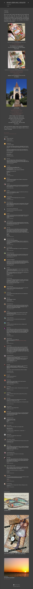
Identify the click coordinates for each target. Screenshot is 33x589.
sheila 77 (8, 445)
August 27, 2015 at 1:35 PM (10, 275)
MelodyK (8, 143)
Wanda (8, 398)
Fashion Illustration (11, 133)
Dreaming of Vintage (10, 259)
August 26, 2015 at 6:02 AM (10, 156)
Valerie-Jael (8, 406)
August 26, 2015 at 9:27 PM (10, 225)
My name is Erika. (9, 317)
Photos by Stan (9, 286)
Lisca (7, 267)
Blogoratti (8, 434)
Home (8, 6)
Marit (7, 158)
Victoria (8, 457)
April (7, 213)
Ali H (7, 190)
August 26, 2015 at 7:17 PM (10, 206)
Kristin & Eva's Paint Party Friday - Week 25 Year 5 (16, 72)
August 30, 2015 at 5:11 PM (10, 463)
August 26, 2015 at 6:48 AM (10, 163)
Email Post (7, 132)
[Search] (28, 2)
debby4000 (8, 338)
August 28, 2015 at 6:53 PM (10, 320)
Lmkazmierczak (9, 221)
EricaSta (8, 386)
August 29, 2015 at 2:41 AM (10, 343)
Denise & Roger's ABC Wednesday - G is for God (16, 110)
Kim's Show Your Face (16, 73)
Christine (8, 292)
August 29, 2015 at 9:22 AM (10, 377)
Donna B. (8, 411)
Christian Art (7, 133)
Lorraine (8, 392)
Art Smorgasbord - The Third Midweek (14, 553)
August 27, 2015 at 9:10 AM (10, 265)
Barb (7, 178)
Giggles (8, 327)
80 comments (8, 579)
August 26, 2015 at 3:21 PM (10, 199)
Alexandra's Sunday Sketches (16, 74)
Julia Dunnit (8, 196)
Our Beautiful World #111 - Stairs (16, 109)
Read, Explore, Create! (16, 3)
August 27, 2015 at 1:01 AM (10, 244)
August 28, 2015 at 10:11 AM (10, 301)
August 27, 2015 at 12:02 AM (10, 236)
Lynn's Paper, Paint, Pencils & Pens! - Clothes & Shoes (16, 70)
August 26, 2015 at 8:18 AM (10, 181)
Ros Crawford (9, 247)
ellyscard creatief (9, 138)
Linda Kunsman (9, 303)
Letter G (15, 133)
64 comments (8, 555)
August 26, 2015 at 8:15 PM (10, 211)
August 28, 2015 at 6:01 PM (10, 315)
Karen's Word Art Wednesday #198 (16, 43)
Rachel (8, 475)
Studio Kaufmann (9, 355)
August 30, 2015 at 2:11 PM (10, 442)
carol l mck (8, 425)
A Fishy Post (7, 510)
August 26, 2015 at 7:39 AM (10, 175)
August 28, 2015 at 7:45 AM (10, 289)
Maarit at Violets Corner (10, 465)
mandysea (8, 345)
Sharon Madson (9, 202)
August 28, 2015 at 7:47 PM (10, 325)
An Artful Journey (9, 577)
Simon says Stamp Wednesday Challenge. (20, 340)
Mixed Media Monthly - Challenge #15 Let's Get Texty (16, 71)
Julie (7, 311)
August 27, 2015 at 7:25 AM (10, 250)
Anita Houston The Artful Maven (11, 208)
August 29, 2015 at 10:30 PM (10, 395)
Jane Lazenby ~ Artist (10, 439)
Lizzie (7, 364)
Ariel (7, 322)
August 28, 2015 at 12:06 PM (10, 308)
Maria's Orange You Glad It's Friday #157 (16, 113)
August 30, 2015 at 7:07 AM (10, 415)
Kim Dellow (8, 483)
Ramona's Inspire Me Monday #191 (16, 114)
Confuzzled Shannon (10, 452)
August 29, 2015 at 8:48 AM (10, 372)
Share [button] (5, 132)
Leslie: (8, 227)
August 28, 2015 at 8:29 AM (10, 295)
